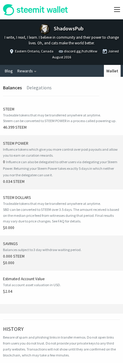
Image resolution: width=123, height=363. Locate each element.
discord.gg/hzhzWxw (80, 51)
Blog (9, 71)
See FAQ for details (66, 221)
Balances (12, 88)
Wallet (112, 71)
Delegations (39, 88)
